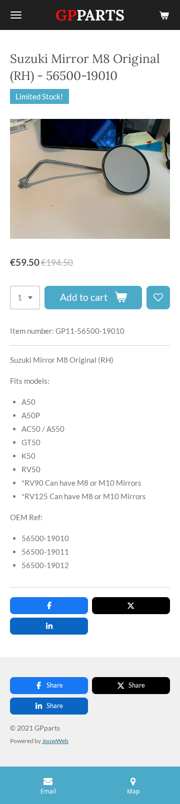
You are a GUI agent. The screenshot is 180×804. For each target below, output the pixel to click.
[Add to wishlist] (158, 297)
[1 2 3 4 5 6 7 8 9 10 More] (25, 297)
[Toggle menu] (16, 15)
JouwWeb (55, 740)
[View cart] (164, 15)
